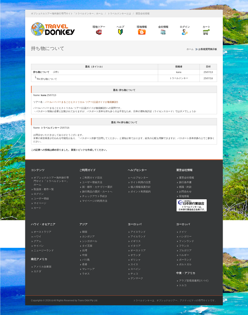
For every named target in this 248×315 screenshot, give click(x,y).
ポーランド (185, 259)
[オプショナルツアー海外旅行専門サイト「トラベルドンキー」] (53, 29)
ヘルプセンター (139, 177)
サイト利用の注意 (141, 182)
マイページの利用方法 (94, 200)
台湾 (84, 250)
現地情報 (184, 196)
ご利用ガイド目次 (92, 177)
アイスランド (138, 231)
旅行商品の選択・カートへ (97, 191)
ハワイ (37, 236)
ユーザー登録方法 (92, 182)
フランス (184, 245)
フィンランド (186, 241)
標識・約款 (185, 186)
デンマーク (137, 278)
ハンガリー (185, 236)
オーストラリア (42, 231)
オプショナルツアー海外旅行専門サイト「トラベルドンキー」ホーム (67, 13)
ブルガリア (185, 250)
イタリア (136, 245)
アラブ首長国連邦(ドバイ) (193, 280)
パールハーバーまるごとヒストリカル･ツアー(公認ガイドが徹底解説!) (81, 102)
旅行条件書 (185, 182)
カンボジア (88, 236)
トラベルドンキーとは (119, 13)
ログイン (39, 193)
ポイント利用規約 (141, 191)
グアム (37, 241)
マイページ (40, 203)
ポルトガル (185, 264)
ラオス (86, 273)
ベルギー (184, 255)
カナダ (37, 271)
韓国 (84, 231)
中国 (84, 255)
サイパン (39, 245)
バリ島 (86, 259)
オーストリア (138, 250)
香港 (84, 264)
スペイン (136, 269)
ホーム (190, 49)
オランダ (136, 255)
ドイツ (183, 231)
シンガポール (89, 241)
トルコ (183, 285)
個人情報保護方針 (141, 186)
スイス (134, 264)
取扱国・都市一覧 (44, 189)
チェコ (134, 273)
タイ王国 (87, 245)
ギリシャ (136, 259)
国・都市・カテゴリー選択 (97, 186)
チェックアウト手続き (94, 196)
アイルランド (138, 236)
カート (37, 207)
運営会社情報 (143, 13)
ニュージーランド (44, 250)
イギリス (136, 241)
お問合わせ (185, 191)
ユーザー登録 (41, 198)
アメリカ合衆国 (42, 266)
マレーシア (88, 269)
